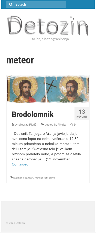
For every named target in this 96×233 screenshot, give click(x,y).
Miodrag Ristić (27, 124)
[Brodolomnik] (48, 89)
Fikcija (62, 124)
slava (52, 177)
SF (45, 177)
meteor (39, 177)
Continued (20, 164)
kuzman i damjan (23, 177)
